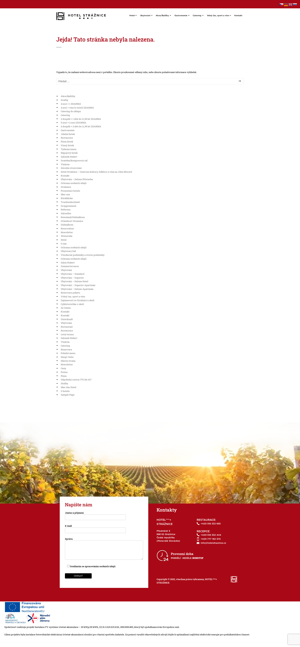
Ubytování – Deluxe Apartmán (77, 289)
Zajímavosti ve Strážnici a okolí (77, 300)
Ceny (63, 368)
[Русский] (295, 4)
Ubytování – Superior (72, 277)
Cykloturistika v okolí (72, 304)
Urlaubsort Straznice (72, 221)
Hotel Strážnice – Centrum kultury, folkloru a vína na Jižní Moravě (96, 171)
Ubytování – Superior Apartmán (78, 285)
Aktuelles (66, 213)
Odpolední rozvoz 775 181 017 (76, 379)
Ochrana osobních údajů (73, 183)
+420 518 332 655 (211, 524)
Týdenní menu (68, 149)
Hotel (132, 16)
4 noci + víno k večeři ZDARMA (77, 107)
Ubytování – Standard (72, 273)
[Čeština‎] (281, 4)
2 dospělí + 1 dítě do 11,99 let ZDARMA (81, 119)
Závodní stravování (71, 168)
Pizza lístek (67, 141)
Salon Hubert (68, 262)
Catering (197, 16)
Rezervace (66, 349)
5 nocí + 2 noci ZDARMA (73, 122)
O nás (64, 243)
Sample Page (67, 394)
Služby (64, 383)
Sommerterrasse (70, 266)
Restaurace (67, 137)
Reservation (67, 228)
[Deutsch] (286, 4)
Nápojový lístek (69, 152)
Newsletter (67, 232)
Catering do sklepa (71, 111)
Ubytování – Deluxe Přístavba (77, 179)
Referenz (65, 209)
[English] (290, 4)
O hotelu (65, 391)
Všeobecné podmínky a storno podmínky (83, 255)
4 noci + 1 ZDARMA (71, 103)
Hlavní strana (68, 360)
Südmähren (67, 224)
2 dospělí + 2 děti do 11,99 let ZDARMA (81, 126)
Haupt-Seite (67, 357)
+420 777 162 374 (211, 539)
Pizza (63, 376)
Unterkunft (67, 319)
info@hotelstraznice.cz (213, 543)
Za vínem (66, 307)
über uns (65, 194)
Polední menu (68, 353)
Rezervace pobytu (70, 292)
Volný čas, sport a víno (218, 16)
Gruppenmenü (68, 205)
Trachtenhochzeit (70, 202)
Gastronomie (180, 16)
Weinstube (66, 236)
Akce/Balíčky (162, 16)
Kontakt (238, 16)
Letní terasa (67, 334)
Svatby (64, 100)
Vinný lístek (67, 145)
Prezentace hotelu (70, 190)
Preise (64, 372)
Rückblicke (67, 198)
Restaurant (67, 326)
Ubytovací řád (68, 251)
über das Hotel (68, 387)
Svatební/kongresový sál (74, 160)
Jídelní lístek (68, 134)
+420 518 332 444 (211, 535)
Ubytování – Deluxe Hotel (74, 281)
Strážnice (66, 187)
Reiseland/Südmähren (73, 217)
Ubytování (145, 16)
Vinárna (65, 164)
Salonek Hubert (69, 156)
